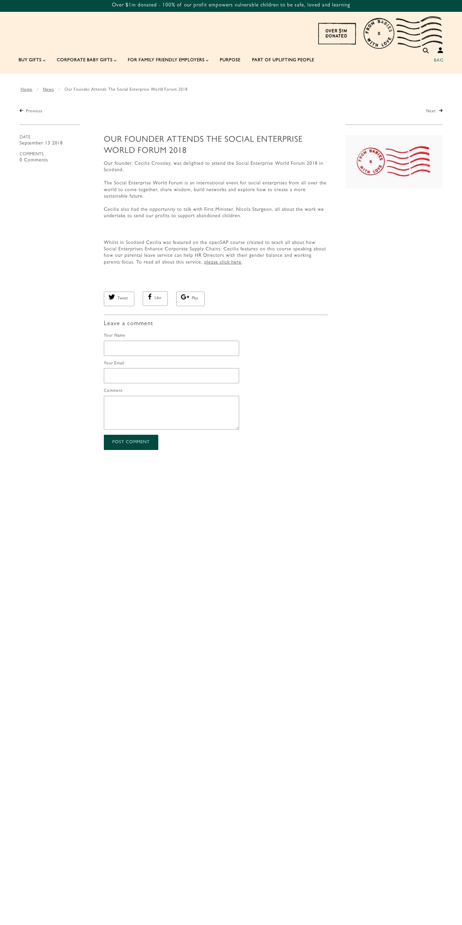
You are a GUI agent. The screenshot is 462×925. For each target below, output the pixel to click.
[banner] (380, 32)
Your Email (114, 364)
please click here (222, 262)
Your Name (114, 336)
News (48, 90)
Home (26, 90)
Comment (113, 391)
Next (431, 112)
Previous (34, 112)
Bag (438, 61)
